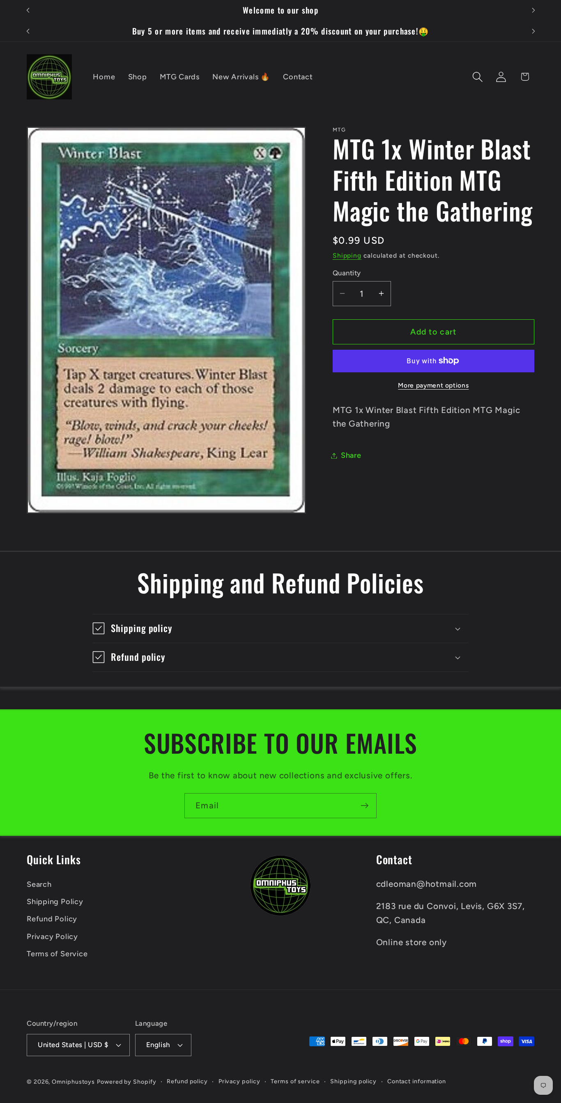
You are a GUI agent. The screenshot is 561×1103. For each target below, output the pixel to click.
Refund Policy (52, 918)
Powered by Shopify (126, 1081)
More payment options (433, 385)
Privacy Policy (52, 936)
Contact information (416, 1081)
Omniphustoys (73, 1081)
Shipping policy (353, 1081)
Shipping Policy (55, 901)
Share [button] (351, 455)
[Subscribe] (364, 805)
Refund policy (187, 1081)
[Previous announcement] (28, 10)
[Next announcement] (533, 10)
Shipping (347, 255)
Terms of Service (57, 953)
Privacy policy (239, 1081)
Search (39, 884)
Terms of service (295, 1081)
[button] (478, 76)
